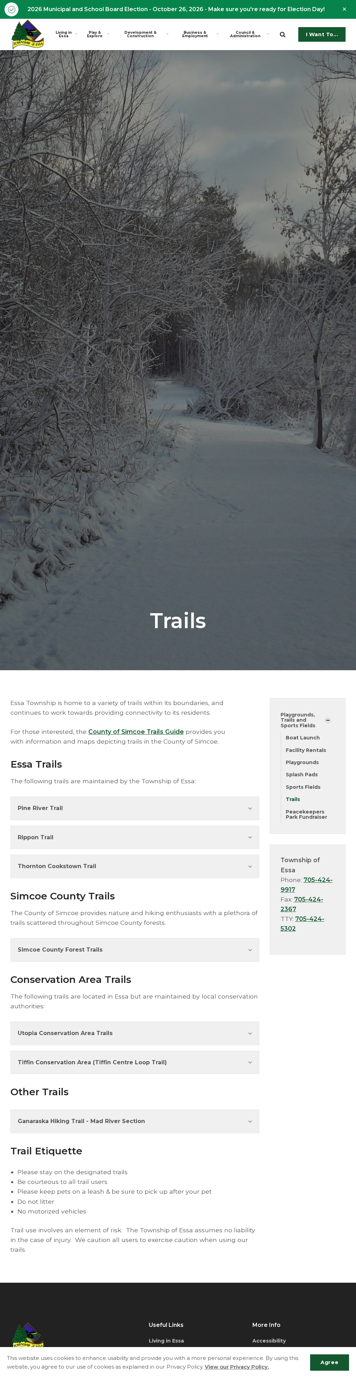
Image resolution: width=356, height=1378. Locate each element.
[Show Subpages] (327, 720)
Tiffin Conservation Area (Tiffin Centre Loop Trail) (92, 1062)
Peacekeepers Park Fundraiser (306, 814)
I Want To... (322, 34)
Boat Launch (303, 738)
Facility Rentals (306, 750)
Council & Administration (245, 34)
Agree (329, 1362)
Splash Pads (302, 774)
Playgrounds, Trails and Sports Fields (298, 720)
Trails (293, 799)
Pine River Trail (40, 808)
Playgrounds (302, 762)
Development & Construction (140, 34)
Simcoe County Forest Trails (60, 949)
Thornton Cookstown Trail (57, 866)
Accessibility (269, 1341)
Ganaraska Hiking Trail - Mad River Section (81, 1121)
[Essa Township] (27, 34)
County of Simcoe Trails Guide (136, 731)
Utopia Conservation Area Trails (65, 1033)
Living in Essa (64, 34)
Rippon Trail (36, 837)
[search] (282, 34)
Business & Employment (195, 34)
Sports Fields (303, 787)
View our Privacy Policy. (237, 1366)
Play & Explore (95, 34)
